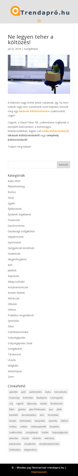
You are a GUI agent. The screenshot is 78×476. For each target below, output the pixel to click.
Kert (42, 415)
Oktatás (12, 304)
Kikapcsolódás (16, 281)
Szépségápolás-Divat (20, 343)
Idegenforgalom (17, 259)
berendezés (60, 391)
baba (48, 391)
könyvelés (40, 420)
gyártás (22, 409)
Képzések (13, 276)
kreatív (12, 420)
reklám (23, 426)
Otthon (12, 309)
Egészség (31, 403)
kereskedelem (29, 415)
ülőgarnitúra (30, 449)
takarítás (13, 438)
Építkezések (15, 208)
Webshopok (15, 371)
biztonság (14, 397)
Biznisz (12, 192)
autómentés (35, 391)
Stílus (11, 326)
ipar (51, 409)
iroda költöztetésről (55, 131)
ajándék (13, 391)
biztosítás (28, 397)
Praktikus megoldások (21, 315)
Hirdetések (14, 253)
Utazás (12, 360)
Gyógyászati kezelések (21, 248)
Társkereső (14, 354)
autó (23, 391)
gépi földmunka (37, 409)
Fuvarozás (14, 220)
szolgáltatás (32, 432)
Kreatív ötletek (16, 292)
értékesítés (14, 449)
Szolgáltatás (31, 49)
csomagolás (56, 397)
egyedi (20, 403)
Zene (11, 376)
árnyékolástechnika (49, 443)
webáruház (15, 443)
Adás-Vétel (14, 181)
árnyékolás (30, 443)
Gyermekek (14, 242)
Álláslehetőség (16, 186)
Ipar (10, 264)
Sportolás (13, 320)
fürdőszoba (57, 403)
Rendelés (54, 426)
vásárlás (36, 438)
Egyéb (11, 203)
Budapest (42, 397)
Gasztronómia (16, 225)
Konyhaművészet (18, 287)
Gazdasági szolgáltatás (21, 231)
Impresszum (39, 472)
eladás (43, 403)
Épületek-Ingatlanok (19, 214)
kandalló (13, 415)
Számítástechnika (18, 332)
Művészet (13, 298)
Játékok (12, 270)
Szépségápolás (16, 337)
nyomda (53, 420)
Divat (11, 197)
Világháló (13, 365)
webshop (49, 438)
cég (11, 403)
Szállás (45, 432)
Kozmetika (53, 415)
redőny (13, 426)
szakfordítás (15, 432)
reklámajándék (38, 426)
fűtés (11, 409)
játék (59, 409)
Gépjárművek (16, 236)
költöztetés (25, 420)
